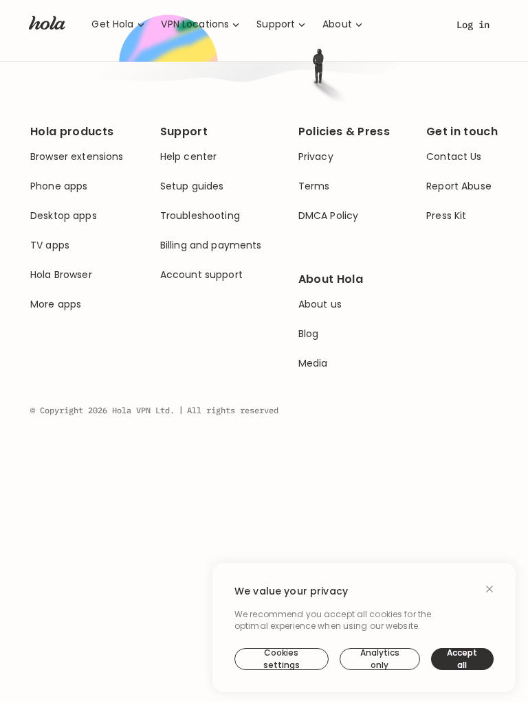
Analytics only (379, 659)
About (337, 24)
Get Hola (112, 24)
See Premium (344, 263)
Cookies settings (281, 659)
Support (275, 24)
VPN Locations (195, 24)
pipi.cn (381, 195)
